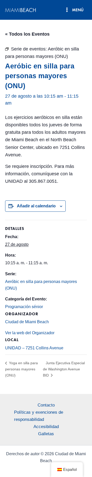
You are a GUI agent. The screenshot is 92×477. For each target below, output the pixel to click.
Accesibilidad (46, 426)
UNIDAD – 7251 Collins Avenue (34, 348)
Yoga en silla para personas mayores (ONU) (21, 369)
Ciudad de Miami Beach (27, 322)
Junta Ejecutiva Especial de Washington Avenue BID (64, 369)
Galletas (46, 433)
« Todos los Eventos (27, 34)
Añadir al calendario (36, 206)
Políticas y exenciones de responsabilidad (38, 416)
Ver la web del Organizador (29, 333)
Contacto (46, 405)
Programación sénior (24, 307)
